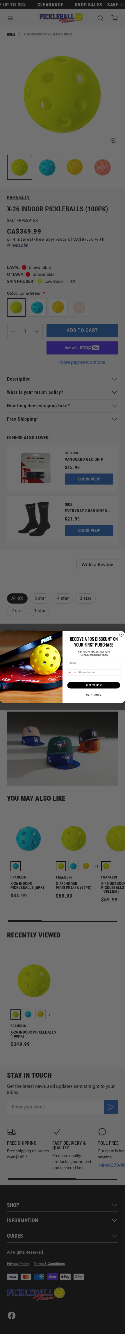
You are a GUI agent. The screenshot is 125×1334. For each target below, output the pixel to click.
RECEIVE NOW (93, 685)
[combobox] (72, 672)
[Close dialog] (121, 634)
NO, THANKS (93, 695)
